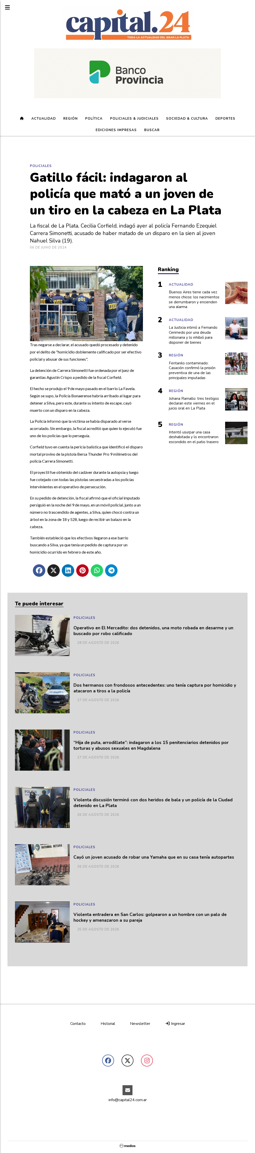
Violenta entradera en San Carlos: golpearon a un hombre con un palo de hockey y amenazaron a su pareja (150, 917)
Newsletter (140, 1023)
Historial (108, 1023)
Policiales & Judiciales (134, 118)
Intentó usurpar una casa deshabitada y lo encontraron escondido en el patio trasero (194, 437)
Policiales (41, 166)
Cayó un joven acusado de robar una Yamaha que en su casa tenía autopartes (153, 857)
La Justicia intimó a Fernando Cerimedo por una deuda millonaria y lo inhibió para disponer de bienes (193, 335)
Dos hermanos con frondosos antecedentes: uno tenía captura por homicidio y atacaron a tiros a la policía (154, 688)
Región (70, 118)
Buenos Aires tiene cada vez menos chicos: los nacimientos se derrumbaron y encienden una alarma (194, 299)
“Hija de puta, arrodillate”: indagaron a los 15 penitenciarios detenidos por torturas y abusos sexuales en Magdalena (151, 745)
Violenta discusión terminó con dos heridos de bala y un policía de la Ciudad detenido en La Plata (153, 803)
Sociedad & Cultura (187, 118)
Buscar (152, 130)
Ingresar (177, 1023)
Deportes (225, 118)
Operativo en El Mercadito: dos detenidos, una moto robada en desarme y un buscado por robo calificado (153, 631)
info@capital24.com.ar (128, 1100)
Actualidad (43, 118)
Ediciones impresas (116, 130)
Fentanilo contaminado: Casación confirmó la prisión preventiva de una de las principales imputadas (192, 370)
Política (94, 118)
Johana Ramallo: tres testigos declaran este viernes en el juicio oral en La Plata (194, 403)
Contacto (78, 1023)
